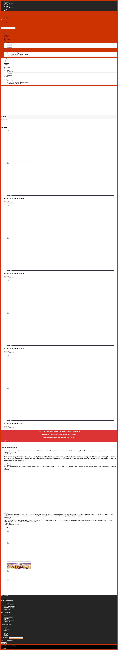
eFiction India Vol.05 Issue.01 (14, 198)
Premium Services (8, 3)
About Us (6, 2)
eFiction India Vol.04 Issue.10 (14, 423)
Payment (6, 618)
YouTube (6, 635)
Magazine (6, 201)
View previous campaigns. (7, 640)
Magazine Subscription (10, 606)
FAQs (5, 615)
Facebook (6, 629)
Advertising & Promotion (10, 604)
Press (5, 9)
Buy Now (9, 195)
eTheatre (9, 47)
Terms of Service (8, 617)
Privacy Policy (7, 621)
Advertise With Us (8, 7)
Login (5, 22)
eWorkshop (10, 43)
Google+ (6, 633)
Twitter (5, 627)
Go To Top (3, 648)
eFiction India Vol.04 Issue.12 (14, 273)
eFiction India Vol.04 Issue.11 (14, 348)
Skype (5, 632)
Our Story (6, 603)
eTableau (9, 45)
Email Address (5, 637)
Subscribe (6, 6)
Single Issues (7, 4)
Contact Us (7, 609)
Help (5, 10)
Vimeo (5, 630)
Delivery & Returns (9, 620)
